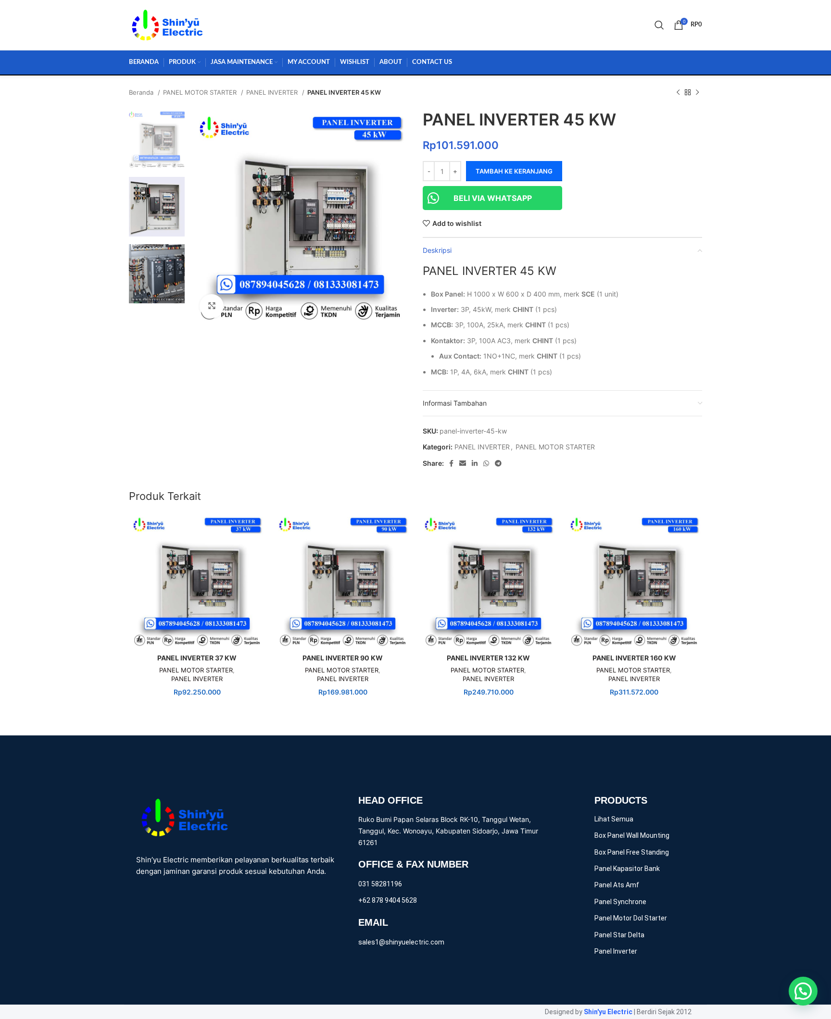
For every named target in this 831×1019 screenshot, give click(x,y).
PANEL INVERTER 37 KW (197, 658)
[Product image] (197, 581)
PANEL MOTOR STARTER (201, 92)
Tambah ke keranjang (514, 171)
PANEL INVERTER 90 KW (342, 658)
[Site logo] (167, 24)
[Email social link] (462, 463)
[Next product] (697, 93)
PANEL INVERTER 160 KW (634, 658)
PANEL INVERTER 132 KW (488, 658)
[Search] (659, 25)
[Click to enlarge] (212, 306)
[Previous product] (678, 93)
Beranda (142, 92)
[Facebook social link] (451, 463)
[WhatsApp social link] (486, 463)
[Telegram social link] (498, 463)
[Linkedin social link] (474, 463)
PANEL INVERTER (273, 92)
